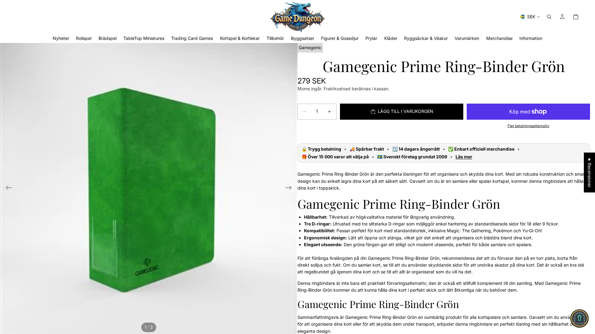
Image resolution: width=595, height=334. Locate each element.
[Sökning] (549, 17)
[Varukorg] (576, 17)
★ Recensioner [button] (589, 172)
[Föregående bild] (7, 188)
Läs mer (464, 156)
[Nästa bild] (291, 188)
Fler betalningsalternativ (528, 126)
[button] (579, 318)
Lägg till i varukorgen (405, 111)
